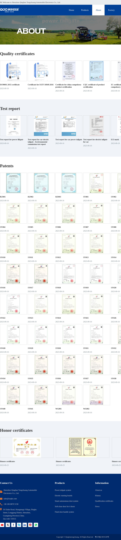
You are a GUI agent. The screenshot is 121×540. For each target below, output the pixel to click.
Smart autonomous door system (66, 501)
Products (85, 10)
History (98, 496)
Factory (111, 10)
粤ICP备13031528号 (102, 537)
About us (98, 490)
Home (71, 10)
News (97, 506)
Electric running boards (63, 496)
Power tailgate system (63, 490)
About (98, 10)
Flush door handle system (64, 512)
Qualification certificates (104, 501)
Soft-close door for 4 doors (65, 506)
